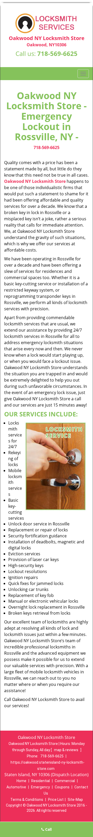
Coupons (62, 787)
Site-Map (75, 799)
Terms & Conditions (26, 799)
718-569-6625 (57, 53)
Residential (40, 781)
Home (21, 781)
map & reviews (66, 750)
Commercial (65, 781)
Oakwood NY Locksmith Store (35, 181)
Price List (56, 799)
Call (48, 829)
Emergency (40, 787)
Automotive (16, 787)
